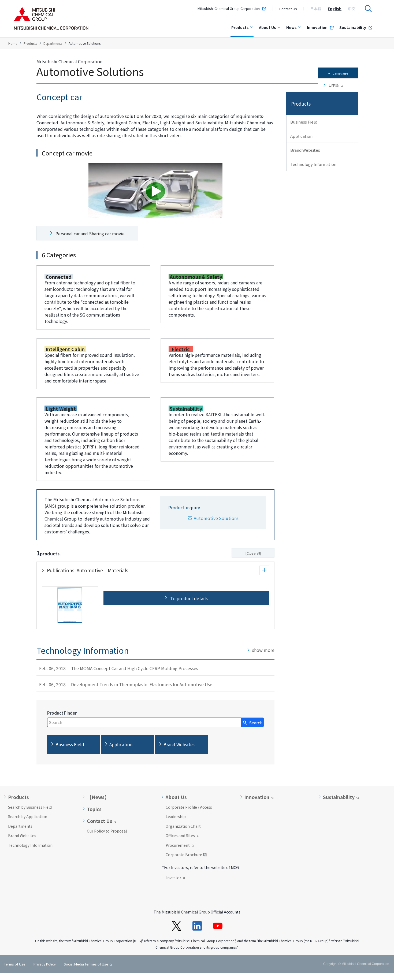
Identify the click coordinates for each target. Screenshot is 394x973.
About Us (267, 27)
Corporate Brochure (184, 855)
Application (301, 136)
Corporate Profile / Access (189, 807)
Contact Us (288, 8)
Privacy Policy (45, 964)
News (291, 27)
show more (263, 650)
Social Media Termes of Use (86, 964)
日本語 (315, 8)
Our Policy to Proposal (107, 831)
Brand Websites (305, 150)
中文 (351, 8)
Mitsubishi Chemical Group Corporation (229, 8)
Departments (20, 826)
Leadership (176, 816)
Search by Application (27, 816)
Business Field (303, 122)
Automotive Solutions (216, 518)
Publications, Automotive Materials (87, 570)
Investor (173, 878)
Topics (94, 809)
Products (240, 27)
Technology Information (313, 164)
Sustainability (352, 27)
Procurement (178, 845)
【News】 (98, 797)
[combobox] (144, 722)
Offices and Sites (180, 836)
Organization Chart (183, 826)
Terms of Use (14, 964)
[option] (315, 8)
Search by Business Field (30, 807)
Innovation (317, 27)
